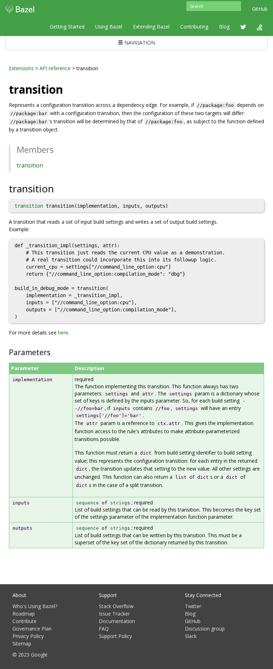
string (118, 502)
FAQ (104, 628)
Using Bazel (108, 26)
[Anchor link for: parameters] (54, 352)
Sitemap (21, 643)
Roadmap (23, 613)
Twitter (193, 606)
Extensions (21, 68)
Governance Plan (32, 628)
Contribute (24, 621)
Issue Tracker (114, 613)
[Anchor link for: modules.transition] (68, 88)
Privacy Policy (28, 636)
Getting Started (67, 26)
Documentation (117, 621)
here (63, 332)
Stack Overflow (116, 606)
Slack (191, 636)
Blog (224, 26)
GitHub (260, 8)
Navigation (139, 42)
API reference (55, 68)
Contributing (194, 26)
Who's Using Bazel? (34, 606)
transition (30, 165)
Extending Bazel (151, 26)
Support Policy (115, 636)
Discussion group (205, 628)
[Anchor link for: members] (58, 149)
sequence (87, 502)
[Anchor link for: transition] (59, 188)
